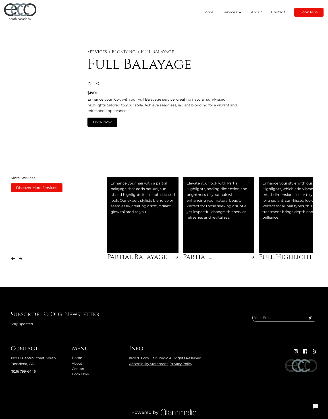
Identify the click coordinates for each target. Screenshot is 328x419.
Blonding (124, 52)
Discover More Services (36, 188)
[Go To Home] (20, 12)
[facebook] (305, 351)
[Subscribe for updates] (309, 318)
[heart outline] (89, 83)
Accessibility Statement (148, 364)
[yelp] (314, 351)
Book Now (309, 12)
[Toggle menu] (240, 12)
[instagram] (296, 351)
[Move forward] (21, 258)
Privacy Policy (181, 364)
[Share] (98, 83)
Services (97, 52)
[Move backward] (14, 258)
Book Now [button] (102, 122)
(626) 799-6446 (23, 371)
